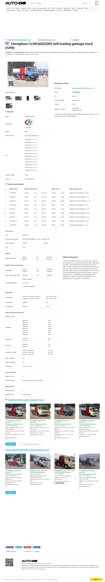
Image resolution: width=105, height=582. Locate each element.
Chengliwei (75, 40)
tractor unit (79, 8)
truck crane (25, 10)
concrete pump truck (36, 10)
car (13, 8)
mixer (73, 8)
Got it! (96, 579)
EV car (17, 8)
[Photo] (28, 74)
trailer (86, 8)
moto (34, 8)
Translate (36, 551)
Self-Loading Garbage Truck (46, 40)
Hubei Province (76, 100)
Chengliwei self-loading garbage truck (13, 424)
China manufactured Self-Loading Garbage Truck (27, 450)
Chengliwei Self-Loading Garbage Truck (19, 40)
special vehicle (11, 10)
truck (53, 8)
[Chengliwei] (38, 122)
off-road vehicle (42, 8)
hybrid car (24, 8)
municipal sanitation (49, 10)
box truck (59, 8)
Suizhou (74, 96)
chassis (75, 10)
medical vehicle (67, 10)
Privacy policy (42, 569)
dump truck (67, 8)
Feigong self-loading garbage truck (37, 472)
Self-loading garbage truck (32, 135)
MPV (29, 8)
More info (55, 579)
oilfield (18, 10)
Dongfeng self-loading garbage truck (62, 472)
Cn (98, 3)
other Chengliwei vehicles (30, 444)
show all (10, 444)
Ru (98, 4)
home (8, 8)
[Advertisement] (52, 24)
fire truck (58, 10)
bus (49, 8)
